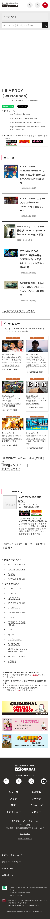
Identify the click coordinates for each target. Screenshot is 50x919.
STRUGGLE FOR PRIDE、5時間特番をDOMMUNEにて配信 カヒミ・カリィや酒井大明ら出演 (32, 259)
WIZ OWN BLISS (16, 564)
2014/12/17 (29, 507)
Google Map (25, 834)
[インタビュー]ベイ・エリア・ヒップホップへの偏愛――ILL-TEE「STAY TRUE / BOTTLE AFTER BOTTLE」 (12, 400)
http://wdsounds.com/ (20, 114)
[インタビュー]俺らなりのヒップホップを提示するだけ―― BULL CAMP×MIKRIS (12, 437)
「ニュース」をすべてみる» (18, 310)
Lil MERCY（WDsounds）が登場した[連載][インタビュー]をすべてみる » (23, 463)
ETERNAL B (14, 607)
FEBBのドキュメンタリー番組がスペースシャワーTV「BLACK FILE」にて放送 (31, 230)
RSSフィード (8, 868)
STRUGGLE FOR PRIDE (17, 623)
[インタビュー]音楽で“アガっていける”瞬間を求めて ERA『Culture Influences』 (36, 399)
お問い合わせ (7, 875)
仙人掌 (11, 634)
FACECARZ (14, 644)
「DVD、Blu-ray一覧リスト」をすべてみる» (24, 545)
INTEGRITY (14, 598)
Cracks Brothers (16, 569)
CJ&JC (11, 574)
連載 (13, 805)
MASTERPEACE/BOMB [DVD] (29, 499)
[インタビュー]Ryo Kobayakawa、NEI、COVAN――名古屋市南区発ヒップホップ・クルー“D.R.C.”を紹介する (12, 359)
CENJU (11, 629)
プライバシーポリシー (11, 861)
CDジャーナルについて (12, 855)
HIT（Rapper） (15, 639)
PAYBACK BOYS (16, 578)
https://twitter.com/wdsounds (23, 118)
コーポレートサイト (25, 839)
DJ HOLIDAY (14, 588)
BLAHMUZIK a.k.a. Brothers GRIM (18, 650)
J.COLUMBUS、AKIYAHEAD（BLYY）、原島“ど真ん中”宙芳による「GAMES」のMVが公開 (32, 174)
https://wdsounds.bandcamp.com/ (26, 122)
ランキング (36, 805)
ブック (13, 798)
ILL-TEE (12, 593)
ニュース (13, 792)
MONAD (12, 661)
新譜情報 (36, 792)
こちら (35, 674)
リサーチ (36, 798)
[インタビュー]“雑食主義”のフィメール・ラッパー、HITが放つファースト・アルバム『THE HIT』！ (36, 438)
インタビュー (13, 811)
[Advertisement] (25, 58)
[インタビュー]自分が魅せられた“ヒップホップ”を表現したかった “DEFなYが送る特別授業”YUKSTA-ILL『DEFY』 (36, 361)
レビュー (36, 811)
